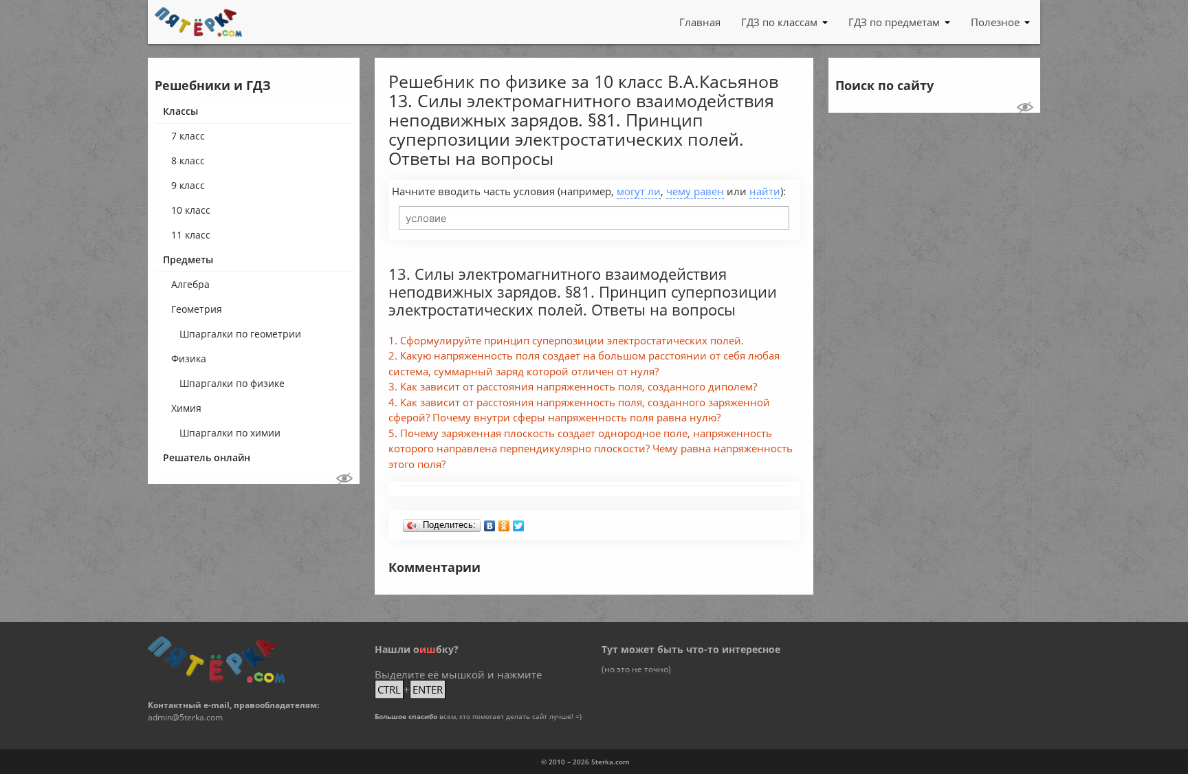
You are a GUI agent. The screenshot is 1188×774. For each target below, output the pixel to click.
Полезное (995, 22)
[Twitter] (519, 522)
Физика (188, 358)
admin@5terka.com (185, 717)
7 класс (188, 135)
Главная (699, 22)
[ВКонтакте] (490, 522)
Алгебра (190, 284)
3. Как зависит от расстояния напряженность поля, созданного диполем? (572, 386)
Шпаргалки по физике (232, 383)
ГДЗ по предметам (894, 22)
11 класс (190, 234)
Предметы (188, 259)
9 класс (188, 185)
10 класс (190, 210)
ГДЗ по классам (779, 22)
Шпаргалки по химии (229, 432)
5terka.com (610, 761)
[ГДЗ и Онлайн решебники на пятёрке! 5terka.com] (198, 22)
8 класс (188, 160)
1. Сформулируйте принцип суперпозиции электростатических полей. (566, 340)
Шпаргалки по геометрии (240, 333)
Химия (186, 407)
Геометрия (196, 309)
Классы (180, 111)
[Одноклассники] (504, 522)
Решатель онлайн (206, 457)
